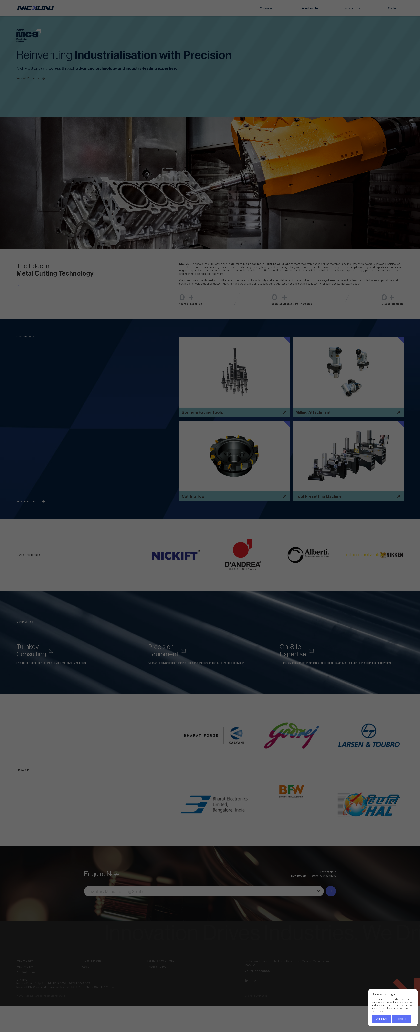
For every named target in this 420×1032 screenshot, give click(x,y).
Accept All (381, 1019)
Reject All (401, 1019)
